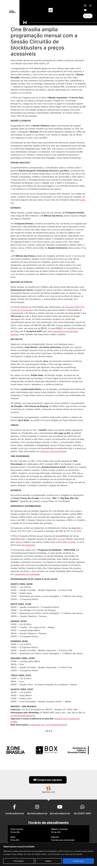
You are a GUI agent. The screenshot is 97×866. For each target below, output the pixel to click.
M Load (61, 539)
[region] (48, 854)
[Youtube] (85, 10)
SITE (79, 531)
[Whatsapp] (90, 5)
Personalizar (19, 861)
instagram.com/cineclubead (52, 451)
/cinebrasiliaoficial (14, 813)
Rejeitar (48, 861)
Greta (18, 542)
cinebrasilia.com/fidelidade (27, 574)
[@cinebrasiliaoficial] (37, 807)
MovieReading (28, 545)
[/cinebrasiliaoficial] (14, 807)
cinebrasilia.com (37, 724)
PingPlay (72, 542)
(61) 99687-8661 (82, 813)
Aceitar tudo (78, 861)
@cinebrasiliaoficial (58, 724)
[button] (50, 10)
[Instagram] (85, 5)
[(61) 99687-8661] (82, 807)
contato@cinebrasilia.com (23, 715)
